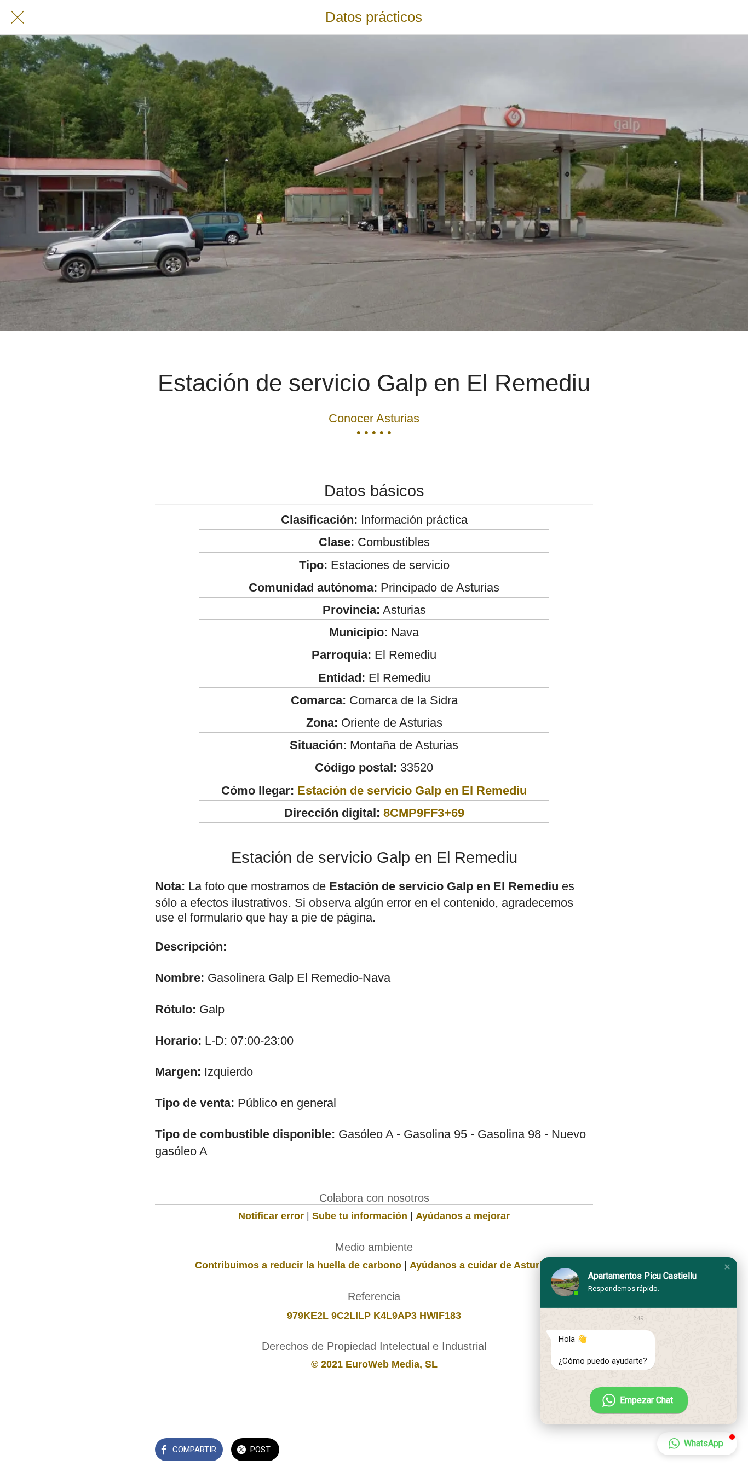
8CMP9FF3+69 (423, 813)
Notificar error (271, 1215)
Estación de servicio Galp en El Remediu (412, 790)
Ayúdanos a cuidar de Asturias (481, 1265)
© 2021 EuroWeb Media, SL (374, 1364)
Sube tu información (359, 1215)
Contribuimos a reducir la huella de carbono (298, 1265)
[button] (727, 1266)
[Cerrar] (17, 17)
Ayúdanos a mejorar (463, 1215)
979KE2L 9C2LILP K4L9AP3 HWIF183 (374, 1315)
